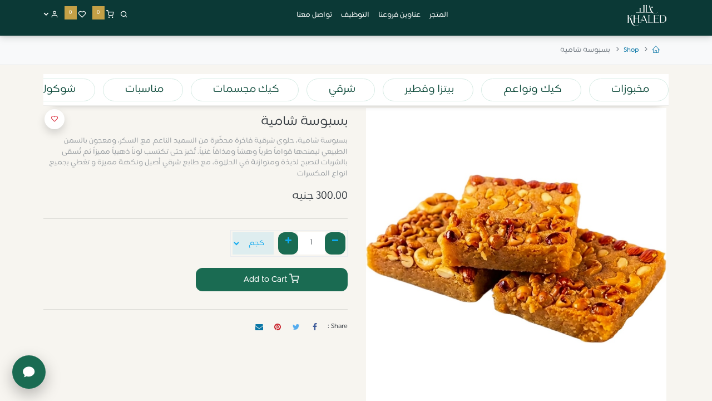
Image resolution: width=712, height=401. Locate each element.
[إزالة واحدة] (335, 243)
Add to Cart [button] (266, 279)
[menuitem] (439, 16)
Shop (631, 50)
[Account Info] (50, 15)
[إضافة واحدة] (288, 243)
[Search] (124, 15)
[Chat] (29, 372)
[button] (54, 119)
